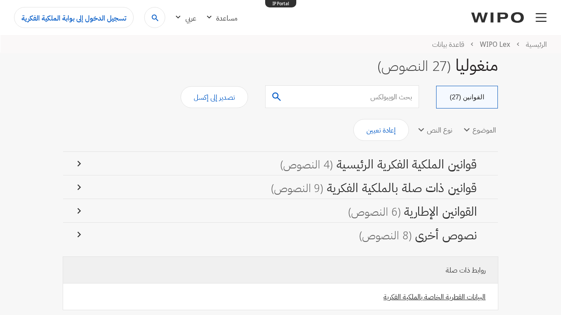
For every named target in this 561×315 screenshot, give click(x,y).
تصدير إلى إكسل (214, 97)
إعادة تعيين (381, 130)
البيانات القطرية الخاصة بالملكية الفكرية (434, 296)
